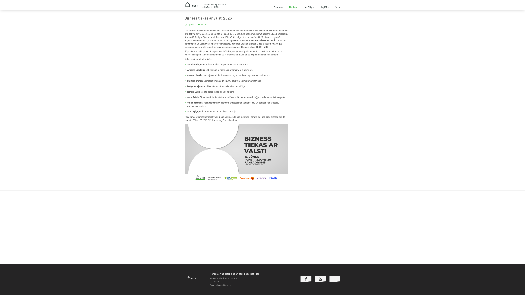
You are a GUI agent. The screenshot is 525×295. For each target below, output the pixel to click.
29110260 (214, 281)
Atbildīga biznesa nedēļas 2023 (248, 37)
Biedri (337, 7)
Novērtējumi (310, 7)
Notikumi (293, 7)
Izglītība (325, 7)
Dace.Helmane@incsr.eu (220, 285)
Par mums (278, 7)
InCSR (191, 5)
